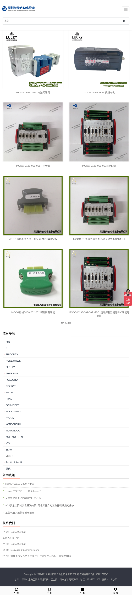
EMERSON (12, 373)
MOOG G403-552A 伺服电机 (99, 92)
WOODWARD (13, 411)
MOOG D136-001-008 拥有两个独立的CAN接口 (99, 239)
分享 (16, 592)
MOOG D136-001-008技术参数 (33, 165)
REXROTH (11, 386)
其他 (8, 468)
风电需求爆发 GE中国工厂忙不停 (23, 498)
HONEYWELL (13, 360)
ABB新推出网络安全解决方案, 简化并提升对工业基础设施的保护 (39, 505)
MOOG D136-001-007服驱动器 (99, 165)
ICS (8, 443)
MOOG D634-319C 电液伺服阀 (33, 92)
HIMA (9, 398)
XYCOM (10, 418)
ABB (8, 341)
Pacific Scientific (14, 462)
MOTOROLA (13, 430)
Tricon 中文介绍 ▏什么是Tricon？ (23, 491)
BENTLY (10, 367)
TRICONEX (12, 354)
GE (7, 348)
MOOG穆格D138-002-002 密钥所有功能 (33, 312)
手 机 (49, 592)
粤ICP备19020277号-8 (97, 574)
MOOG (9, 456)
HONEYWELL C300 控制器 (20, 483)
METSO (10, 392)
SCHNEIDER (13, 405)
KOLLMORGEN (14, 437)
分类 (82, 593)
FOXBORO (12, 379)
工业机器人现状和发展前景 (19, 512)
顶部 (115, 592)
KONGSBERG (13, 424)
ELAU (9, 449)
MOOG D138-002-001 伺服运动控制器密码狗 (33, 239)
